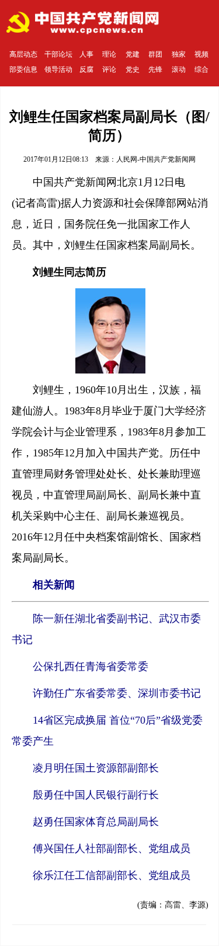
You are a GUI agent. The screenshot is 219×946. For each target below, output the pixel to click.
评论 (109, 69)
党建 (133, 54)
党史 (133, 69)
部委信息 (23, 69)
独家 (179, 54)
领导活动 (58, 69)
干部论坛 (58, 54)
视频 (201, 54)
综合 (201, 69)
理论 (109, 54)
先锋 (155, 69)
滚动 (179, 69)
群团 (155, 54)
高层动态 (23, 54)
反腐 (86, 69)
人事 (86, 54)
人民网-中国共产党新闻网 (156, 159)
